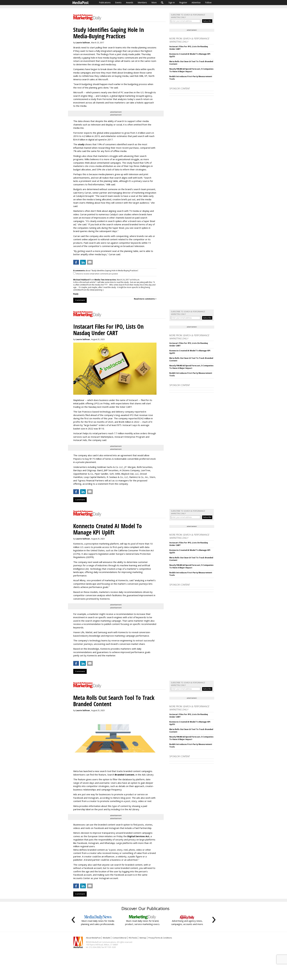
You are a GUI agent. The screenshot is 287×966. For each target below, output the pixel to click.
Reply (75, 294)
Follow (208, 2)
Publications (105, 2)
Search (162, 2)
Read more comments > (145, 299)
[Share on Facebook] (76, 262)
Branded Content (124, 774)
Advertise (196, 2)
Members (142, 2)
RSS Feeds (133, 938)
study (81, 144)
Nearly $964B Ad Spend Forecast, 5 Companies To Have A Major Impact (191, 70)
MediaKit (106, 938)
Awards (129, 2)
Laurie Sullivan (83, 42)
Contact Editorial (119, 938)
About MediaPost (93, 938)
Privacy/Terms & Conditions (160, 938)
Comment (80, 300)
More (154, 2)
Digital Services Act (138, 836)
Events (118, 2)
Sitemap (142, 938)
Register (183, 2)
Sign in (171, 2)
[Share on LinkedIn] (83, 262)
